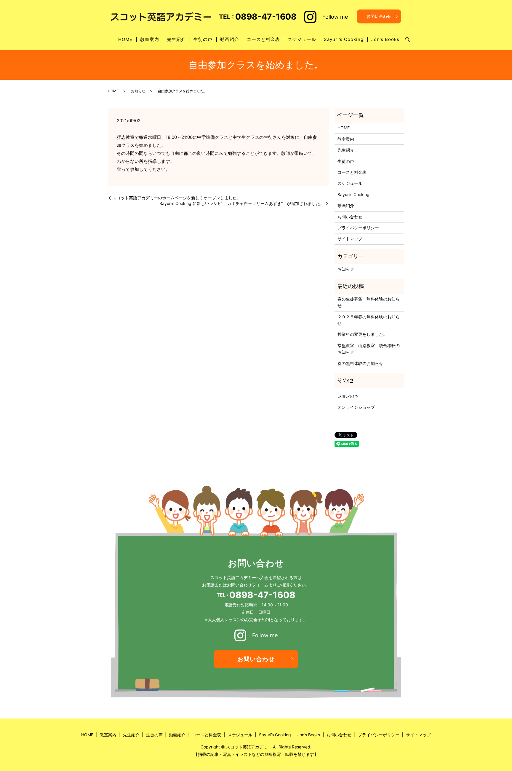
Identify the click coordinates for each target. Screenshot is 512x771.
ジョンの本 (347, 395)
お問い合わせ (379, 16)
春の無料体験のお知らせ (360, 363)
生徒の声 (202, 39)
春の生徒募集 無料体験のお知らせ (368, 302)
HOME (125, 39)
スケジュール (302, 39)
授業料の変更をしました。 (362, 334)
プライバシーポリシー (358, 227)
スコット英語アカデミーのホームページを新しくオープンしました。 (176, 197)
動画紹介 (229, 39)
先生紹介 (176, 39)
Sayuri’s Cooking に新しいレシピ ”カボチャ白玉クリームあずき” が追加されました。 (241, 203)
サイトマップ (349, 238)
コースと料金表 (263, 39)
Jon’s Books (385, 39)
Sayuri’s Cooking (344, 39)
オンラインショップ (356, 407)
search (407, 39)
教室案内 (149, 39)
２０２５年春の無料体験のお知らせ (368, 320)
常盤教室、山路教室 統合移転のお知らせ (368, 348)
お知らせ (138, 91)
